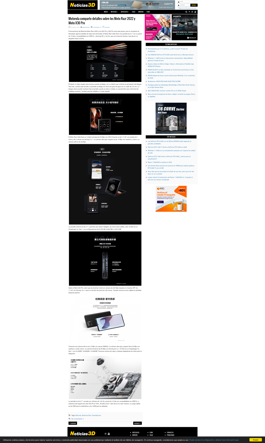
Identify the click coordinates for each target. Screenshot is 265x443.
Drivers (140, 12)
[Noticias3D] (82, 5)
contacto (170, 432)
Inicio (106, 11)
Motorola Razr (86, 415)
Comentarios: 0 (97, 27)
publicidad (170, 435)
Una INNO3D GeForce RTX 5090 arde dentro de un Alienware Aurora (171, 55)
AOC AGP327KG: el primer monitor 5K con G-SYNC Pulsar (167, 91)
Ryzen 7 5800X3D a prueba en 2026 (160, 162)
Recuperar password (191, 8)
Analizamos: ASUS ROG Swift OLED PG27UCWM (164, 81)
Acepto (255, 439)
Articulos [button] (124, 12)
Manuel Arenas (86, 27)
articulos (135, 432)
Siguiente (136, 423)
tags (151, 435)
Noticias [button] (114, 12)
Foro (148, 12)
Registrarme (181, 8)
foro (151, 432)
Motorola (78, 415)
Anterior (73, 423)
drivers (134, 435)
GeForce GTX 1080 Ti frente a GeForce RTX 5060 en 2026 (167, 147)
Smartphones (96, 415)
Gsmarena (107, 27)
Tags (133, 12)
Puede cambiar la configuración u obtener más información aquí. (214, 440)
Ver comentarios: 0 (77, 419)
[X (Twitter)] (189, 12)
